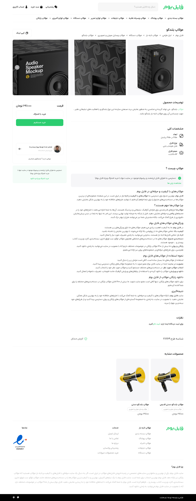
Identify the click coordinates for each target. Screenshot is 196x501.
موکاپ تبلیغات (144, 448)
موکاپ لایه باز (152, 35)
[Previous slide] (179, 67)
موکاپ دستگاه (135, 35)
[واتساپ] (18, 497)
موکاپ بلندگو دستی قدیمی (171, 404)
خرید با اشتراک (39, 114)
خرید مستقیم (40, 122)
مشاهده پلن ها (174, 183)
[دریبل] (14, 497)
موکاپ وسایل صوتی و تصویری (111, 35)
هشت (162, 497)
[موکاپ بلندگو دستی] (132, 380)
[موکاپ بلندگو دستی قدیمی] (167, 380)
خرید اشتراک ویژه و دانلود (39, 178)
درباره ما (115, 443)
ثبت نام (156, 324)
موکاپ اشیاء (145, 443)
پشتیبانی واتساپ (111, 448)
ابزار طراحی (166, 35)
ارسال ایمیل (113, 433)
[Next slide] (17, 67)
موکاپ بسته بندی (143, 433)
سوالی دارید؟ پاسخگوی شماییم (40, 159)
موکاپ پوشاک (145, 438)
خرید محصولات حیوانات (108, 453)
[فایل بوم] (173, 7)
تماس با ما (114, 438)
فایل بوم (179, 35)
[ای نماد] (20, 442)
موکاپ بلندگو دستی (140, 404)
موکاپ (180, 109)
